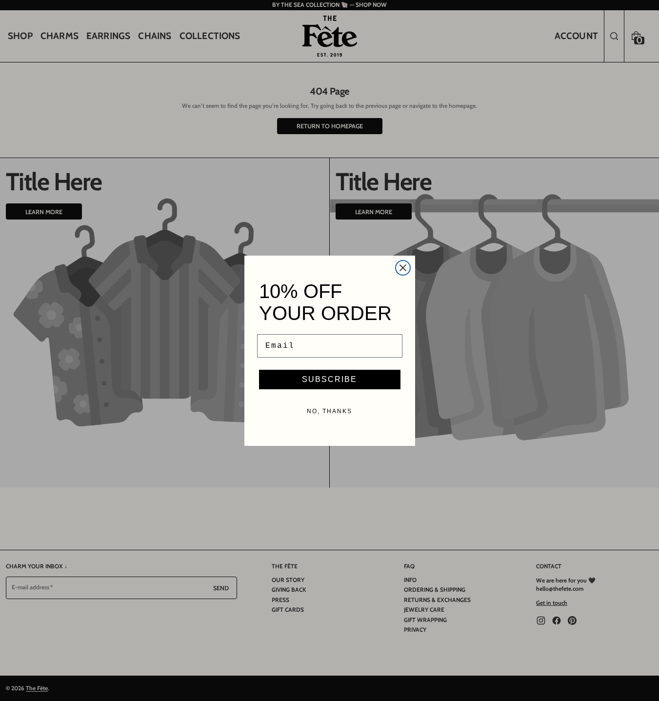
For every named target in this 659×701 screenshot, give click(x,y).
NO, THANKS (329, 411)
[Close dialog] (403, 267)
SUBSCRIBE (329, 379)
